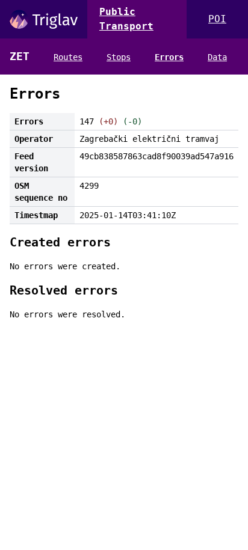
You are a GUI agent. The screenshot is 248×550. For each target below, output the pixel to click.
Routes (68, 57)
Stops (119, 57)
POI (217, 19)
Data (217, 57)
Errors (169, 57)
